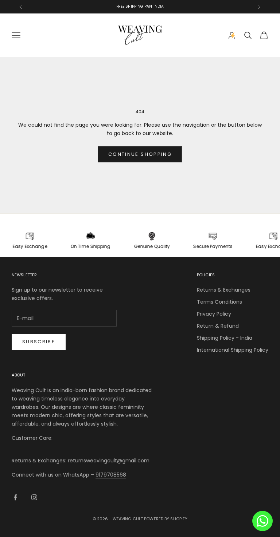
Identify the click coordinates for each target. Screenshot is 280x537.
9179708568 (111, 474)
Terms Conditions (219, 301)
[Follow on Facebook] (15, 497)
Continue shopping (140, 154)
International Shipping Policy (232, 350)
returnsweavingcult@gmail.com (108, 460)
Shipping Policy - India (224, 337)
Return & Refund (218, 325)
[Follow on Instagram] (34, 497)
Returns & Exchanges (223, 289)
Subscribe (38, 341)
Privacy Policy (214, 313)
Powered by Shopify (165, 519)
